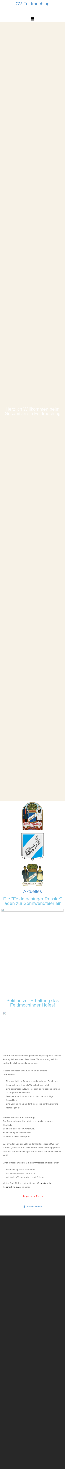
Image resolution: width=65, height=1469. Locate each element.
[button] (32, 19)
